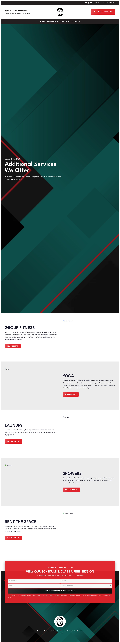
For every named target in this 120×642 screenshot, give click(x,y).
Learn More (12, 346)
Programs (52, 22)
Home (42, 22)
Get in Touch (13, 441)
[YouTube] (91, 3)
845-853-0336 (99, 3)
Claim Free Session (103, 12)
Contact (76, 22)
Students (112, 3)
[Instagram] (88, 3)
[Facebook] (86, 3)
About (64, 22)
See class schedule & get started (60, 590)
